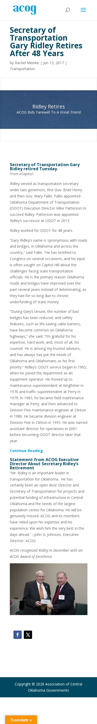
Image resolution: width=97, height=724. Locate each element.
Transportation (22, 68)
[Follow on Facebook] (17, 635)
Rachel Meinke (27, 62)
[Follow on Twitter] (28, 635)
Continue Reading (26, 450)
